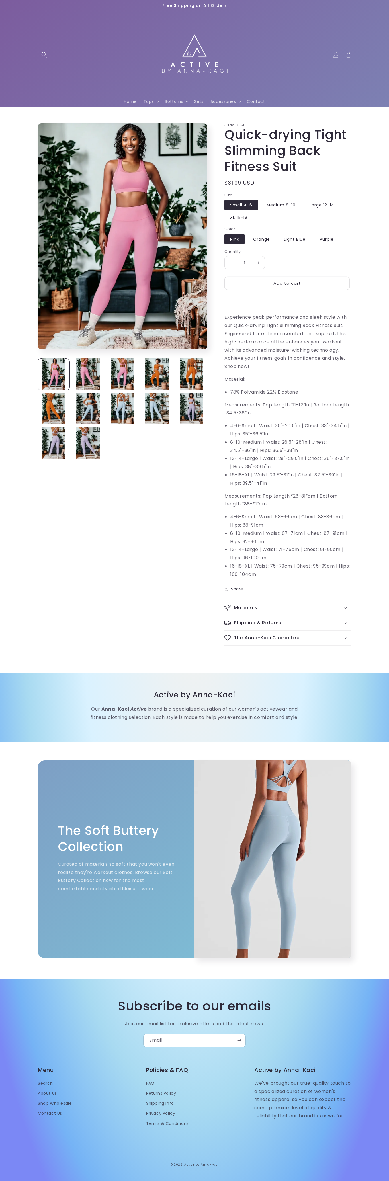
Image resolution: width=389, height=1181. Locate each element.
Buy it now (287, 299)
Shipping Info (160, 1103)
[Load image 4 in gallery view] (157, 374)
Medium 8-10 (281, 205)
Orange (261, 239)
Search (45, 1083)
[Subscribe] (239, 1040)
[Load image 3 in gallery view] (122, 374)
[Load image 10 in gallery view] (191, 408)
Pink (234, 239)
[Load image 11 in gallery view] (53, 443)
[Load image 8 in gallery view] (122, 408)
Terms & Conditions (167, 1123)
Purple (327, 239)
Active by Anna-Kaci (201, 1164)
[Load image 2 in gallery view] (88, 374)
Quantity (232, 251)
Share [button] (237, 589)
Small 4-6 (241, 205)
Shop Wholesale (55, 1103)
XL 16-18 (238, 217)
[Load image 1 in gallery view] (53, 374)
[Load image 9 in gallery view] (157, 408)
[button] (44, 54)
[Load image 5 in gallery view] (191, 374)
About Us (47, 1093)
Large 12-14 (322, 205)
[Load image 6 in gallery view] (53, 408)
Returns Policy (161, 1093)
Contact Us (50, 1113)
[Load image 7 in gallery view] (88, 408)
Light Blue (295, 239)
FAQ (150, 1083)
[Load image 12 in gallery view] (88, 443)
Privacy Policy (160, 1113)
